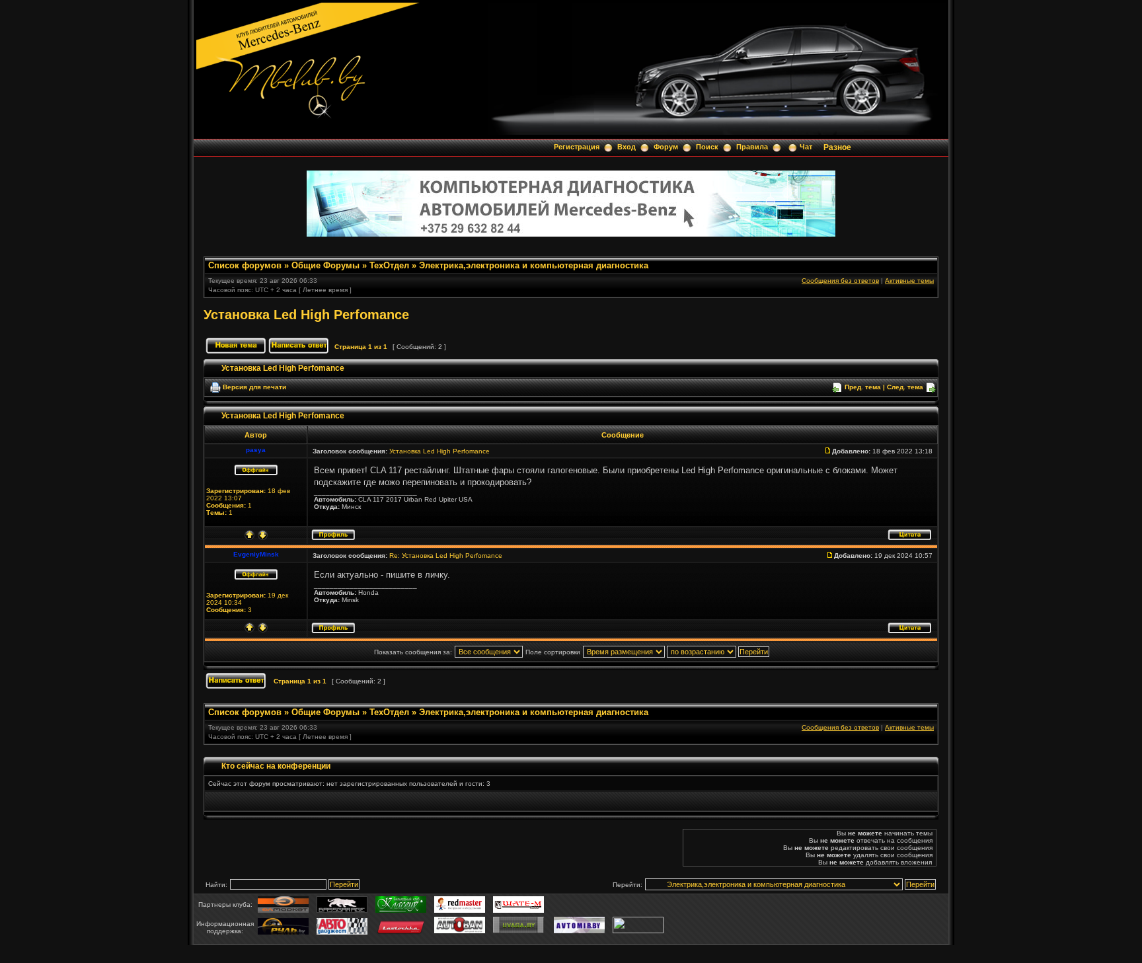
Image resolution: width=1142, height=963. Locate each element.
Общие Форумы (325, 265)
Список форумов (245, 265)
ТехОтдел (389, 265)
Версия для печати (254, 387)
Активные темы (909, 280)
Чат (806, 147)
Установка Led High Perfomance (306, 314)
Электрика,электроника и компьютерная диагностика (533, 265)
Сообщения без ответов (840, 280)
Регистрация (576, 147)
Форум (666, 147)
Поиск (707, 147)
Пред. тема (863, 387)
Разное (837, 147)
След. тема (905, 387)
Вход (626, 147)
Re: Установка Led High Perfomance (445, 555)
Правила (752, 147)
